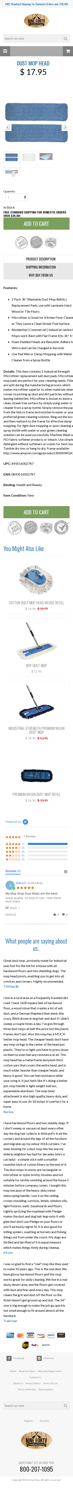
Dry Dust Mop (36, 665)
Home (13, 1371)
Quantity (9, 191)
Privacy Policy (33, 1383)
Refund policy (46, 1389)
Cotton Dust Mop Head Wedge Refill (36, 602)
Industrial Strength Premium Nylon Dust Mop (36, 730)
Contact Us (35, 1377)
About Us (18, 1383)
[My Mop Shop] (36, 21)
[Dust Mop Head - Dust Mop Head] (36, 122)
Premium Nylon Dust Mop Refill (36, 794)
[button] (13, 908)
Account (44, 1421)
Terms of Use (50, 1383)
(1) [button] (23, 843)
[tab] (12, 871)
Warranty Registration (49, 1371)
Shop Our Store (27, 1371)
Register (28, 1421)
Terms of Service (27, 1389)
